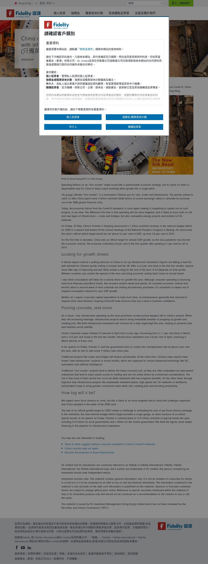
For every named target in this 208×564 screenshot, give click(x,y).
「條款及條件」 (86, 49)
